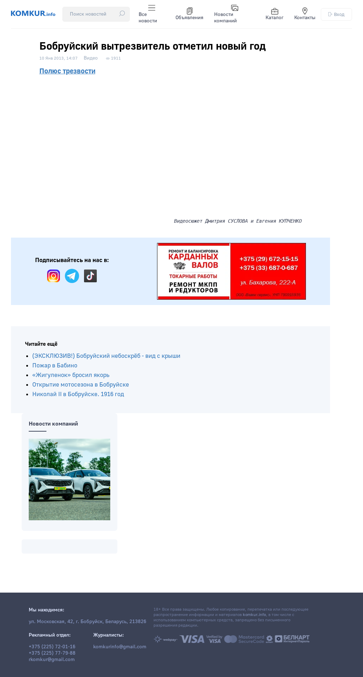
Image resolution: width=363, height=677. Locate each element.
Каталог (275, 18)
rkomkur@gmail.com (52, 659)
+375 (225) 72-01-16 (52, 647)
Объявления (189, 18)
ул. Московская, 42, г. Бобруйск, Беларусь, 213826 (87, 621)
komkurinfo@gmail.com (119, 647)
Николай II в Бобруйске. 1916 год (78, 394)
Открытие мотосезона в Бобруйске (80, 384)
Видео (91, 58)
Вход (339, 14)
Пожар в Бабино (54, 365)
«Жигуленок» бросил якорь (71, 375)
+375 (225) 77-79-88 (52, 653)
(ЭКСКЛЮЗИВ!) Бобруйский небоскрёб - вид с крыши (106, 356)
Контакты (304, 18)
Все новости (148, 17)
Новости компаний (225, 17)
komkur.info (254, 614)
